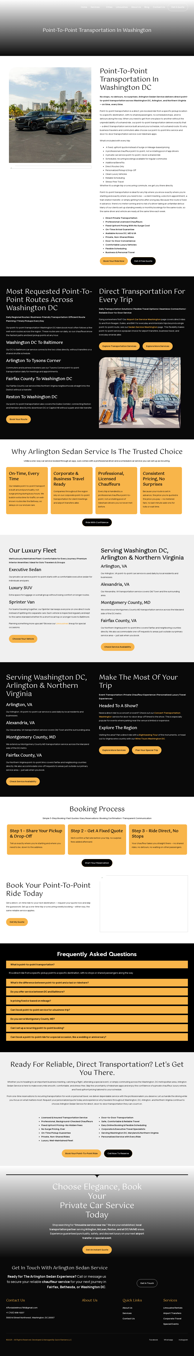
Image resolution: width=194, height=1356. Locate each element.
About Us (136, 7)
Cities (109, 7)
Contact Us (159, 7)
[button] (97, 964)
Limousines (122, 7)
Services (95, 7)
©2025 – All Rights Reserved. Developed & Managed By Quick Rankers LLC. (39, 1339)
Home (84, 7)
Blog (146, 7)
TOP (186, 1348)
